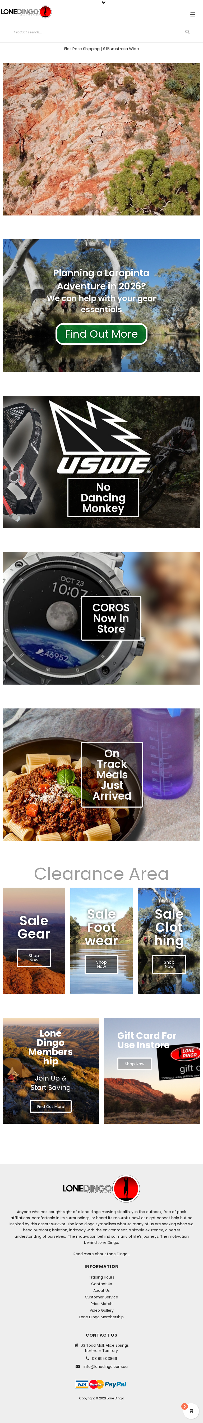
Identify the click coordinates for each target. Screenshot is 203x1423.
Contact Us (101, 1284)
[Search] (187, 31)
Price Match (102, 1303)
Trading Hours (101, 1277)
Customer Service (101, 1297)
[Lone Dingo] (26, 12)
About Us (101, 1290)
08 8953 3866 (104, 1358)
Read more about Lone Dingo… (101, 1254)
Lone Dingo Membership (101, 1317)
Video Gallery (102, 1310)
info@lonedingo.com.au (106, 1366)
